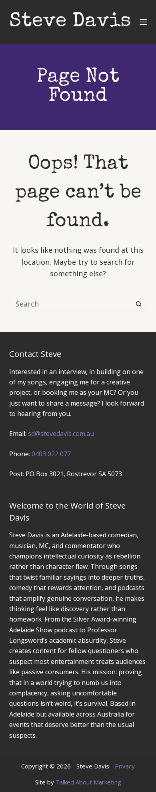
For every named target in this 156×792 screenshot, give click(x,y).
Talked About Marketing (88, 782)
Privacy (125, 766)
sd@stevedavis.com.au (61, 433)
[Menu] (143, 22)
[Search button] (138, 303)
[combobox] (70, 304)
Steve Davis (70, 22)
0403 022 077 (51, 453)
